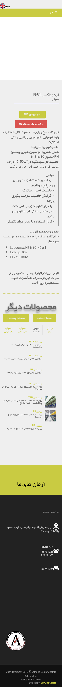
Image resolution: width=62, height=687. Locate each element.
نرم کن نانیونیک (36, 330)
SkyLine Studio (48, 683)
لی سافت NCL (35, 355)
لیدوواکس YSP (35, 397)
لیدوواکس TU (36, 369)
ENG (7, 6)
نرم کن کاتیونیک (50, 330)
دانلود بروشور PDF (32, 114)
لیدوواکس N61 (35, 383)
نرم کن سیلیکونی (22, 330)
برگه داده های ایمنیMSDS (31, 124)
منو (51, 12)
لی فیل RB (37, 411)
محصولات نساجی (44, 318)
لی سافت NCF (35, 341)
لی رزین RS (37, 425)
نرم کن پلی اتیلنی (8, 330)
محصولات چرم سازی (16, 318)
